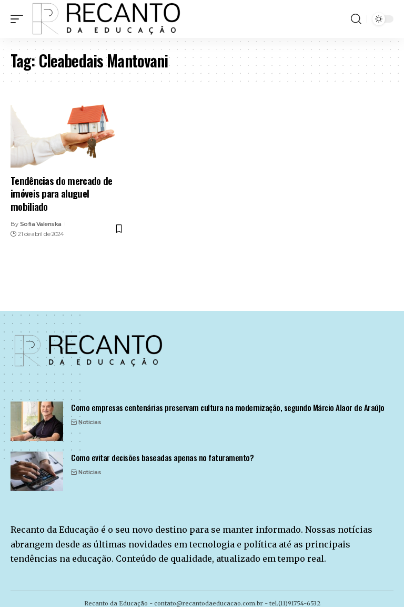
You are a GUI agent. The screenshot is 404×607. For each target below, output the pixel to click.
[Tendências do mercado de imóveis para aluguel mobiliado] (67, 133)
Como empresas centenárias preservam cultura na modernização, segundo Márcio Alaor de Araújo (228, 407)
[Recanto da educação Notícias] (107, 19)
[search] (356, 19)
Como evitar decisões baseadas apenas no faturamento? (162, 457)
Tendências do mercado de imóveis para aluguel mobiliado (61, 193)
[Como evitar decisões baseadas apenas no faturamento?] (37, 471)
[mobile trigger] (19, 19)
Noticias (89, 422)
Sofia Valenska (41, 224)
